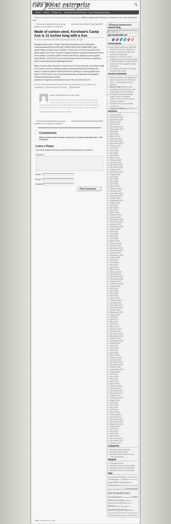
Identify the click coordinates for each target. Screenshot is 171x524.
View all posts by (54, 112)
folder (120, 485)
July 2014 (114, 403)
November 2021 (116, 196)
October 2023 (115, 146)
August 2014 (115, 400)
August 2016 (115, 343)
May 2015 (114, 379)
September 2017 (117, 312)
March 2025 (115, 124)
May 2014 (114, 407)
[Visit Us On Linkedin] (121, 41)
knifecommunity (116, 500)
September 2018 (117, 284)
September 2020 (117, 227)
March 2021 (115, 212)
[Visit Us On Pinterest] (129, 41)
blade (122, 477)
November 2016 (116, 336)
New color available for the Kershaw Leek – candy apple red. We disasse (123, 89)
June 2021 (114, 208)
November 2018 (116, 279)
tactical (129, 513)
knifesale (129, 503)
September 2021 (117, 201)
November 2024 (116, 127)
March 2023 (115, 158)
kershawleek (115, 497)
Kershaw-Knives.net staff (120, 77)
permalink (76, 87)
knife (135, 496)
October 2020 (115, 224)
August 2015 (115, 372)
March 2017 (115, 327)
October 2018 (115, 281)
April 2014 (114, 410)
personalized (117, 513)
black (110, 477)
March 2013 (115, 436)
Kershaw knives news (119, 452)
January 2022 (115, 191)
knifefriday (122, 503)
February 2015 (116, 386)
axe (95, 84)
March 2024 (115, 136)
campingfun (39, 87)
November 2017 (116, 307)
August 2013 (115, 426)
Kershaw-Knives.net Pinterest (122, 468)
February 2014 (116, 415)
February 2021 (116, 215)
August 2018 (115, 286)
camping (134, 477)
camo (129, 477)
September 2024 (117, 129)
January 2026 (115, 115)
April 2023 (114, 155)
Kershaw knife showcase (120, 450)
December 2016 (116, 334)
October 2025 (115, 122)
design (110, 482)
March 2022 (115, 186)
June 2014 (114, 405)
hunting (122, 489)
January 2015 (115, 388)
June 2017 (114, 319)
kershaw (63, 87)
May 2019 (114, 265)
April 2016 (114, 353)
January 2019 (115, 274)
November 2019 (116, 250)
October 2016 (115, 338)
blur (126, 477)
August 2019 (115, 258)
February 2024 (116, 139)
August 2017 (115, 315)
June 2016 (114, 348)
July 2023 (114, 148)
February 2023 (116, 160)
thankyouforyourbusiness (117, 515)
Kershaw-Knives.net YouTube (122, 470)
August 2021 (115, 203)
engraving (112, 485)
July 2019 (114, 260)
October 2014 (115, 396)
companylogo (113, 479)
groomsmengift (133, 485)
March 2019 (115, 269)
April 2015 (114, 381)
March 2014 (115, 412)
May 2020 (114, 236)
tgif (136, 513)
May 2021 (114, 210)
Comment (40, 155)
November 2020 (116, 222)
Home (38, 12)
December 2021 (116, 193)
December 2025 (116, 117)
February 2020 (116, 243)
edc (115, 482)
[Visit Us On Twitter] (125, 41)
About (46, 12)
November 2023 (116, 143)
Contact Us (57, 12)
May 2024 (114, 131)
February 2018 (116, 300)
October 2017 (115, 310)
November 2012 (116, 441)
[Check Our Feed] (132, 41)
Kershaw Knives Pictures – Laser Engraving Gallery (87, 12)
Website (38, 184)
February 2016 (116, 358)
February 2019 (116, 272)
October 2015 (115, 367)
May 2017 (114, 322)
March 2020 (115, 241)
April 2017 (114, 324)
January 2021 (115, 217)
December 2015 (116, 362)
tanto (133, 513)
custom (125, 479)
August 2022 (115, 174)
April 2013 (114, 434)
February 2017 (116, 329)
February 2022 (116, 189)
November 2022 (116, 167)
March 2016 (115, 355)
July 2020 (114, 231)
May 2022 (114, 182)
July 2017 (114, 317)
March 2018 (115, 298)
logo (133, 510)
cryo (120, 479)
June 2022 (114, 179)
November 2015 (116, 365)
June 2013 (114, 429)
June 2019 (114, 262)
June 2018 (114, 291)
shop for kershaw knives (121, 24)
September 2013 (117, 424)
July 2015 (114, 374)
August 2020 (115, 229)
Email (38, 179)
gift (127, 485)
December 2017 (116, 305)
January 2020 (115, 246)
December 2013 (116, 419)
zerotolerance (131, 515)
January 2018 (115, 303)
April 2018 (114, 296)
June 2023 (114, 151)
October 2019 (115, 253)
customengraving (52, 87)
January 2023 (115, 163)
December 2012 (116, 438)
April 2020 (114, 239)
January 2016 (115, 360)
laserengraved (125, 506)
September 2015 (117, 369)
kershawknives (119, 493)
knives (112, 505)
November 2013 (116, 422)
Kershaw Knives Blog (47, 520)
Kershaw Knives (116, 463)
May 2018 (114, 293)
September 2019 (117, 255)
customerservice (133, 479)
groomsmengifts (114, 489)
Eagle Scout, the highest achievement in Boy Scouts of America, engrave (122, 99)
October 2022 (115, 170)
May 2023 (114, 153)
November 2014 (116, 393)
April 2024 (114, 134)
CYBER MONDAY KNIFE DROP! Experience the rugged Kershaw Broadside (123, 63)
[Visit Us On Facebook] (113, 41)
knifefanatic (128, 500)
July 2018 (114, 288)
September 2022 (117, 172)
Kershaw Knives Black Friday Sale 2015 (88, 24)
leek (129, 510)
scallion (124, 513)
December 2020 (116, 220)
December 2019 (116, 248)
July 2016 (114, 346)
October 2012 (115, 443)
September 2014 (117, 398)
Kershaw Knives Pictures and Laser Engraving (60, 18)
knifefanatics (112, 503)
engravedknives (124, 482)
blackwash (116, 477)
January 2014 (115, 417)
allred (90, 84)
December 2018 (116, 277)
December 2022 (116, 165)
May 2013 (114, 431)
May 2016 (114, 350)
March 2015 (115, 384)
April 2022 (114, 184)
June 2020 (114, 234)
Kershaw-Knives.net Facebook (122, 466)
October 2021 (115, 198)
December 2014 (116, 391)
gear (123, 485)
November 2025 (116, 120)
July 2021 (114, 205)
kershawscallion (126, 497)
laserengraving (117, 509)
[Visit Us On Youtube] (117, 41)
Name (38, 174)
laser (118, 506)
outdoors (110, 513)
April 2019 (114, 267)
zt (136, 515)
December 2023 (116, 141)
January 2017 (115, 331)
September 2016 (117, 341)
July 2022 (114, 177)
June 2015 (114, 377)
